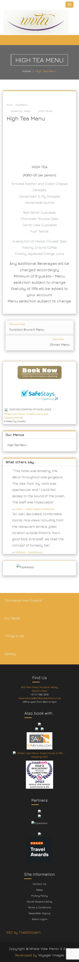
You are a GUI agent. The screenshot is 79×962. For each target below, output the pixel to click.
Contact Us (39, 883)
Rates (39, 889)
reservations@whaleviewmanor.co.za (39, 698)
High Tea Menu (45, 71)
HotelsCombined (13, 417)
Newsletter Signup (39, 913)
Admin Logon (39, 919)
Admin (27, 111)
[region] (39, 141)
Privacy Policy (39, 895)
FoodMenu (22, 104)
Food (9, 104)
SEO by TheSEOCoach (23, 932)
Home (26, 71)
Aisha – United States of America (34, 509)
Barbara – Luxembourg (28, 552)
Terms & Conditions (39, 907)
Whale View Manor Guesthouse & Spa (26, 413)
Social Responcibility (39, 901)
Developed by (26, 955)
